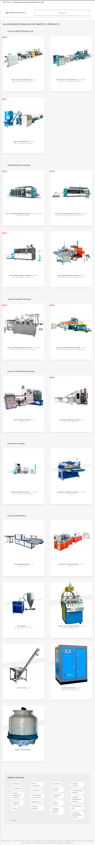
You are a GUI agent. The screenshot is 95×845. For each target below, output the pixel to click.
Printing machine (35, 808)
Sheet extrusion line (77, 807)
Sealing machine (55, 803)
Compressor (16, 784)
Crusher (14, 809)
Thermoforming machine (77, 791)
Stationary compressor (16, 803)
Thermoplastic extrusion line (36, 796)
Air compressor (17, 788)
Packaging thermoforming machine (76, 815)
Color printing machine (56, 796)
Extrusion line (36, 790)
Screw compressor (36, 785)
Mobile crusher (37, 802)
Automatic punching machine (55, 811)
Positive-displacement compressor (16, 795)
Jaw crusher (56, 784)
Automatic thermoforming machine (76, 799)
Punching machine (55, 789)
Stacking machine (75, 785)
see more (13, 820)
